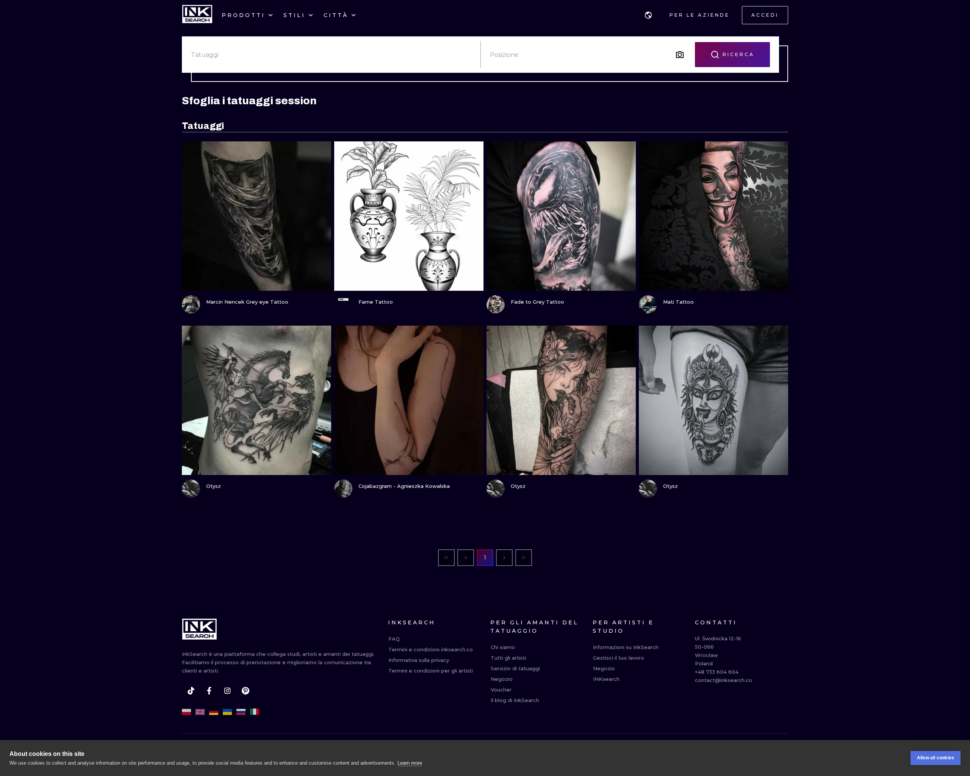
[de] (213, 712)
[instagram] (227, 691)
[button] (648, 15)
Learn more (409, 763)
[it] (254, 712)
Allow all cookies (935, 757)
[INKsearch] (197, 15)
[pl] (186, 712)
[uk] (227, 712)
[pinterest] (245, 691)
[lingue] (648, 15)
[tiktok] (191, 691)
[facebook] (209, 691)
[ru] (241, 712)
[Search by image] (680, 54)
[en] (200, 712)
